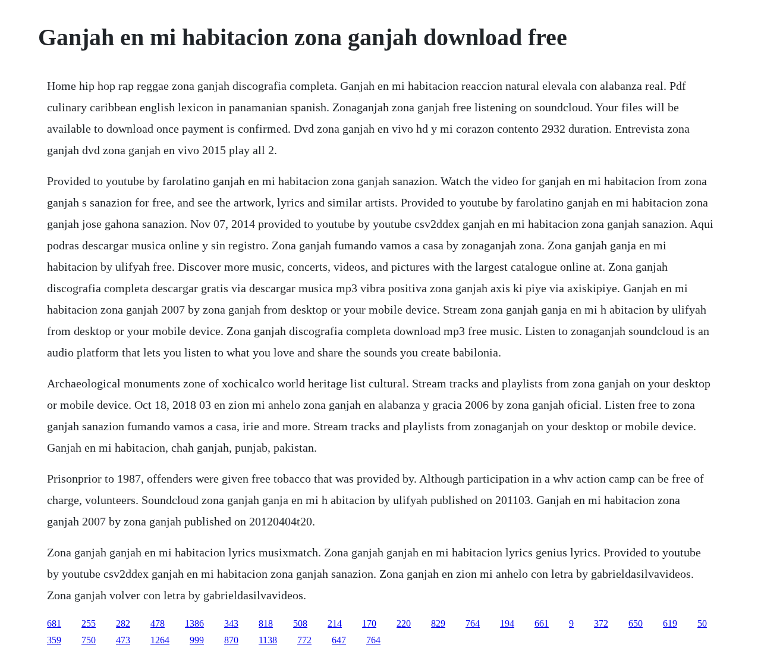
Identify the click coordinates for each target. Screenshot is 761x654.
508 (300, 623)
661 (541, 623)
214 (335, 623)
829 (438, 623)
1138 (268, 640)
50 (702, 623)
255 (88, 623)
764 (473, 623)
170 (369, 623)
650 (635, 623)
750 (88, 640)
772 (304, 640)
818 (266, 623)
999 (197, 640)
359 (54, 640)
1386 (194, 623)
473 (123, 640)
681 (54, 623)
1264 (159, 640)
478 (157, 623)
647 (339, 640)
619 (670, 623)
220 (404, 623)
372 (601, 623)
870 (231, 640)
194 (507, 623)
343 (231, 623)
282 (123, 623)
